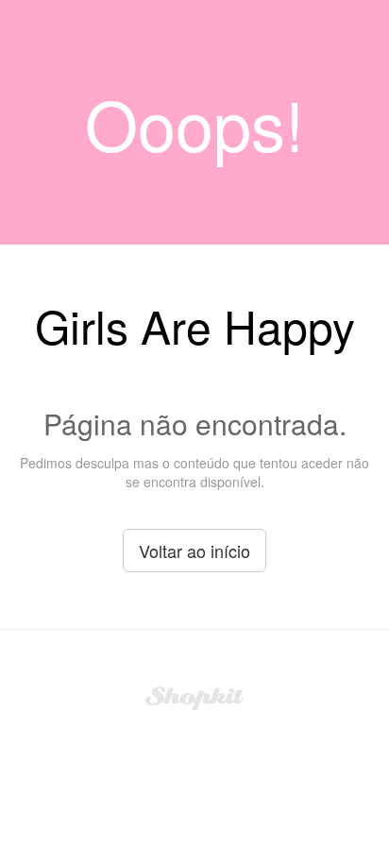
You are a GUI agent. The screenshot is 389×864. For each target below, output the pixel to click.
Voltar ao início (194, 550)
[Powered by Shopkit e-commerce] (195, 695)
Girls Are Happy (195, 325)
